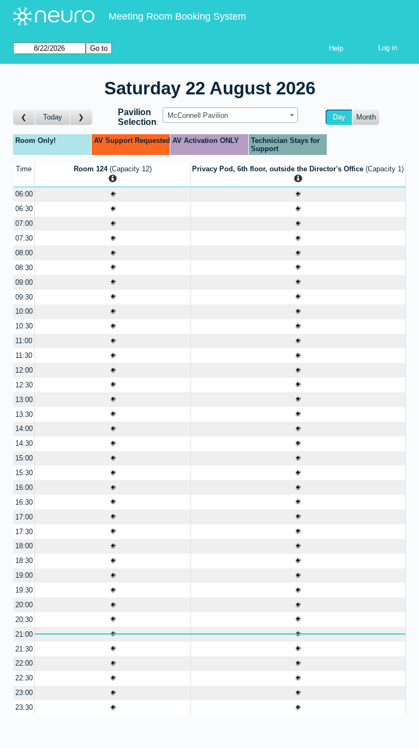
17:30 (24, 532)
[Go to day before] (24, 117)
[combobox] (230, 115)
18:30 (24, 560)
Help (336, 48)
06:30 (24, 209)
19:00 (24, 575)
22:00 (24, 663)
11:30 (23, 355)
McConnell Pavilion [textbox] (197, 115)
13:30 (24, 414)
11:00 (23, 341)
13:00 (24, 400)
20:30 (24, 619)
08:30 (24, 268)
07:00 (24, 223)
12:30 (24, 385)
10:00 (24, 311)
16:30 (24, 502)
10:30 (24, 326)
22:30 (24, 678)
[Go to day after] (81, 117)
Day (339, 117)
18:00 (24, 546)
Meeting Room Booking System (177, 16)
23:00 (24, 693)
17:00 (24, 517)
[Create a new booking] (112, 194)
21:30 (24, 649)
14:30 (24, 443)
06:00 (24, 194)
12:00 (24, 370)
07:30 (24, 238)
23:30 (24, 707)
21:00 (24, 634)
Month (366, 117)
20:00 (24, 605)
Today (52, 117)
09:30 (24, 297)
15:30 (24, 473)
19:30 (24, 590)
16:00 (24, 487)
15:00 (24, 458)
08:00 (24, 253)
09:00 (24, 282)
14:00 (24, 428)
